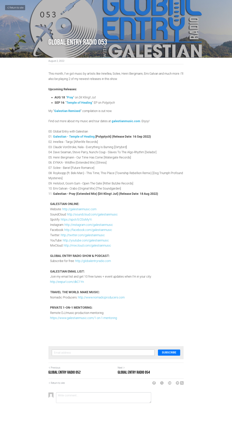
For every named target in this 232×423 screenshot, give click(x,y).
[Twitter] (162, 383)
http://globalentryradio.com (93, 261)
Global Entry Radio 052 (64, 372)
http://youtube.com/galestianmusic (86, 240)
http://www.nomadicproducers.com (101, 297)
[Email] (177, 383)
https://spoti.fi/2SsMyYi (76, 219)
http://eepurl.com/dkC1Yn (67, 282)
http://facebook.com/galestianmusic (88, 230)
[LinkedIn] (169, 383)
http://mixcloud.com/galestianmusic (87, 245)
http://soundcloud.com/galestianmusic (92, 214)
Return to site (16, 7)
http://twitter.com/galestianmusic (83, 235)
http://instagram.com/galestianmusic (89, 225)
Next (120, 367)
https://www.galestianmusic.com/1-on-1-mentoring (83, 318)
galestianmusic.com (126, 121)
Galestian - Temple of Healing (74, 136)
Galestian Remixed (67, 111)
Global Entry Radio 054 (134, 372)
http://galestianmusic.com (79, 209)
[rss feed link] (182, 383)
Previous (55, 367)
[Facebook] (154, 383)
